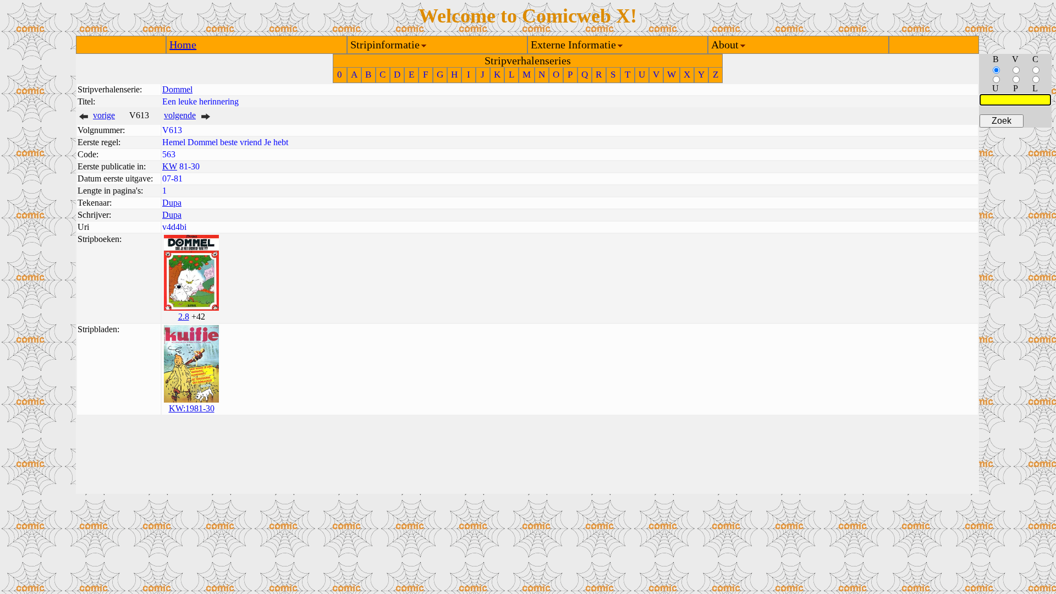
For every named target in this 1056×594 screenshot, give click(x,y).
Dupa (172, 202)
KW (169, 166)
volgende (180, 115)
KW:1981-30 (192, 408)
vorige (104, 115)
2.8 (183, 316)
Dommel (177, 89)
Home (182, 44)
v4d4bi (174, 227)
